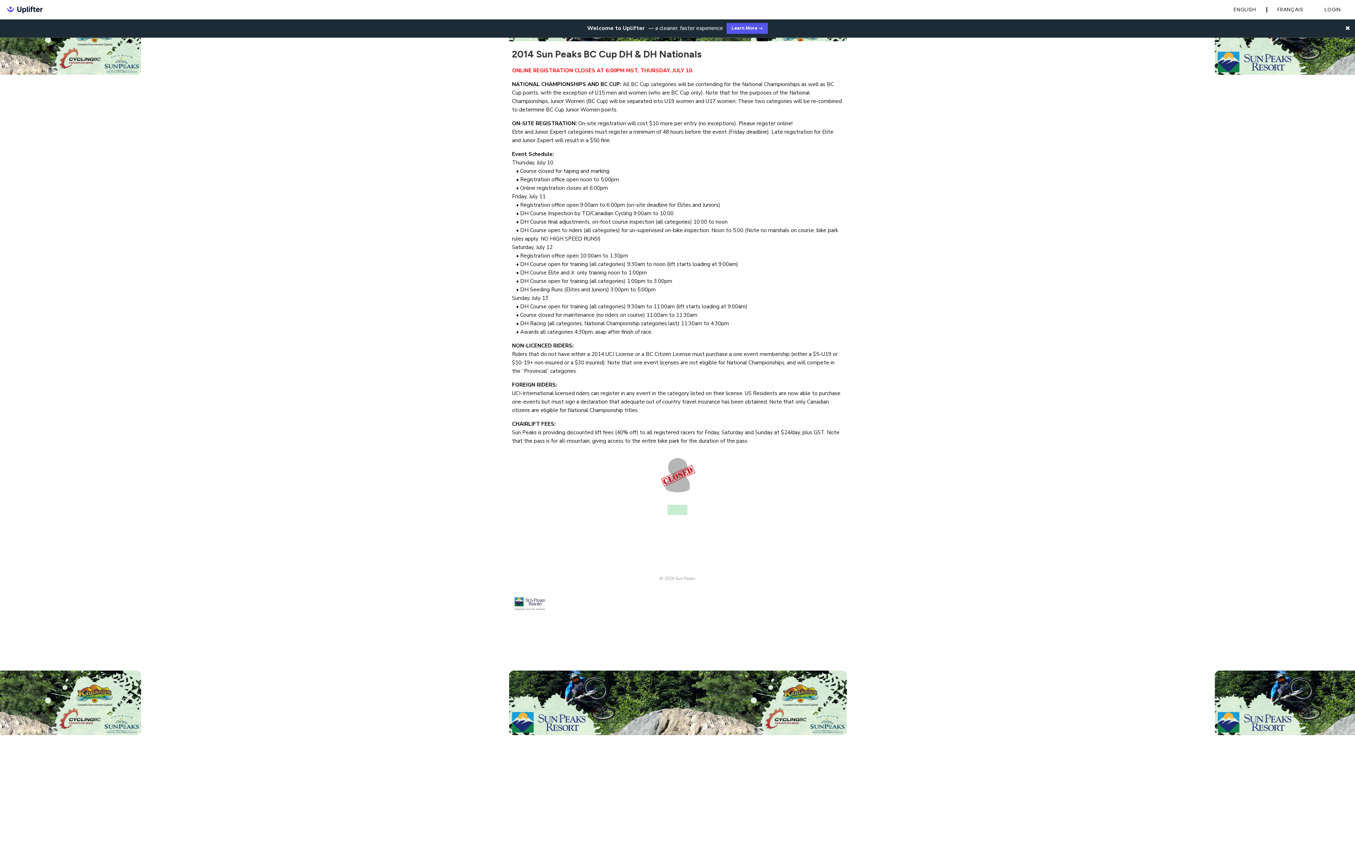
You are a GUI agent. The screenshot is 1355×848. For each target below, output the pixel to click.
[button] (1347, 28)
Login (1333, 10)
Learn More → (747, 28)
